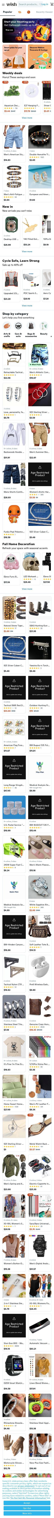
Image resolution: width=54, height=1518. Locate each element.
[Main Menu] (3, 4)
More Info (27, 1513)
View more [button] (27, 117)
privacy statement (26, 1485)
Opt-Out (27, 1508)
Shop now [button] (9, 30)
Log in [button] (45, 4)
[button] (40, 4)
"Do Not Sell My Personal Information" (28, 1498)
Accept (27, 1502)
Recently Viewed (44, 12)
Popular (7, 12)
